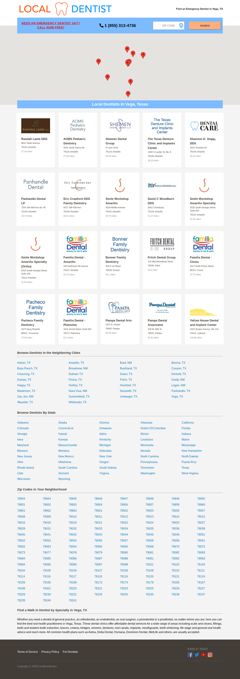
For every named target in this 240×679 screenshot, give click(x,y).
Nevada (145, 450)
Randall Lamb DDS (34, 139)
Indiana (186, 433)
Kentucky (105, 439)
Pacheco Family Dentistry (32, 323)
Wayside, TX (25, 402)
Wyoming (64, 478)
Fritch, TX (126, 379)
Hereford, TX (128, 385)
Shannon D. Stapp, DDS (203, 141)
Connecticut (65, 428)
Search (205, 25)
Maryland (23, 445)
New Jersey (24, 456)
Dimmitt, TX (178, 374)
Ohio (20, 462)
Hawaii (62, 433)
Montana (63, 450)
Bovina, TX (178, 362)
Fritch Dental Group (162, 257)
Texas (185, 467)
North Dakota (190, 456)
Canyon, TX (178, 368)
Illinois (145, 433)
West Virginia (190, 473)
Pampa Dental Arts (119, 320)
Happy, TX (23, 385)
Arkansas (146, 422)
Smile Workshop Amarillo (117, 201)
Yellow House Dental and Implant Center (204, 323)
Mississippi (189, 445)
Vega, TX (177, 396)
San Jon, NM (25, 396)
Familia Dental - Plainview (74, 323)
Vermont (63, 473)
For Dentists (70, 651)
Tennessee (147, 467)
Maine (185, 439)
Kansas (63, 439)
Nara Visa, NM (78, 390)
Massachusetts (67, 445)
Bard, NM (126, 362)
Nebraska (105, 450)
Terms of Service (27, 651)
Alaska (62, 422)
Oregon (104, 462)
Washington (148, 473)
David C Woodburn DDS (161, 201)
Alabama (22, 422)
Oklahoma (64, 462)
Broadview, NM (78, 368)
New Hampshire (192, 450)
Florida (186, 428)
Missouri (22, 450)
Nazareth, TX (128, 390)
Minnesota (147, 445)
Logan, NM (178, 385)
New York (105, 456)
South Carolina (67, 467)
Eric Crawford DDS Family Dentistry (76, 201)
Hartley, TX (76, 385)
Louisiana (147, 439)
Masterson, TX (26, 390)
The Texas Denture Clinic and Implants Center (161, 143)
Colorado (23, 428)
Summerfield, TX (79, 396)
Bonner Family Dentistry (116, 260)
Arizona (104, 422)
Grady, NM (178, 379)
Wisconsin (23, 478)
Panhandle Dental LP (33, 201)
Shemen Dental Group (116, 141)
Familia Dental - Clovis (201, 260)
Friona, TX (75, 379)
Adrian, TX (24, 362)
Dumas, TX (24, 379)
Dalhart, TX (76, 374)
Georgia (22, 433)
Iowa (20, 439)
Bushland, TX (128, 368)
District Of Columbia (153, 428)
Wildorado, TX (78, 402)
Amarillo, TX (76, 362)
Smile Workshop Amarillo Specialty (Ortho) (34, 262)
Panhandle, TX (180, 390)
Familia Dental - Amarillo (74, 260)
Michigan (105, 445)
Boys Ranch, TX (27, 368)
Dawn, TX (126, 374)
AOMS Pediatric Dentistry (74, 141)
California (188, 422)
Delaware (105, 428)
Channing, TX (26, 374)
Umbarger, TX (128, 396)
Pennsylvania (149, 462)
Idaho (102, 433)
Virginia (104, 473)
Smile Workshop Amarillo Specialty (203, 201)
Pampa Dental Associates (157, 323)
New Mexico (66, 456)
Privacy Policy (50, 651)
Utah (20, 473)
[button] (127, 63)
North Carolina (150, 456)
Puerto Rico (189, 462)
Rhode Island (25, 467)
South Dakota (107, 467)
